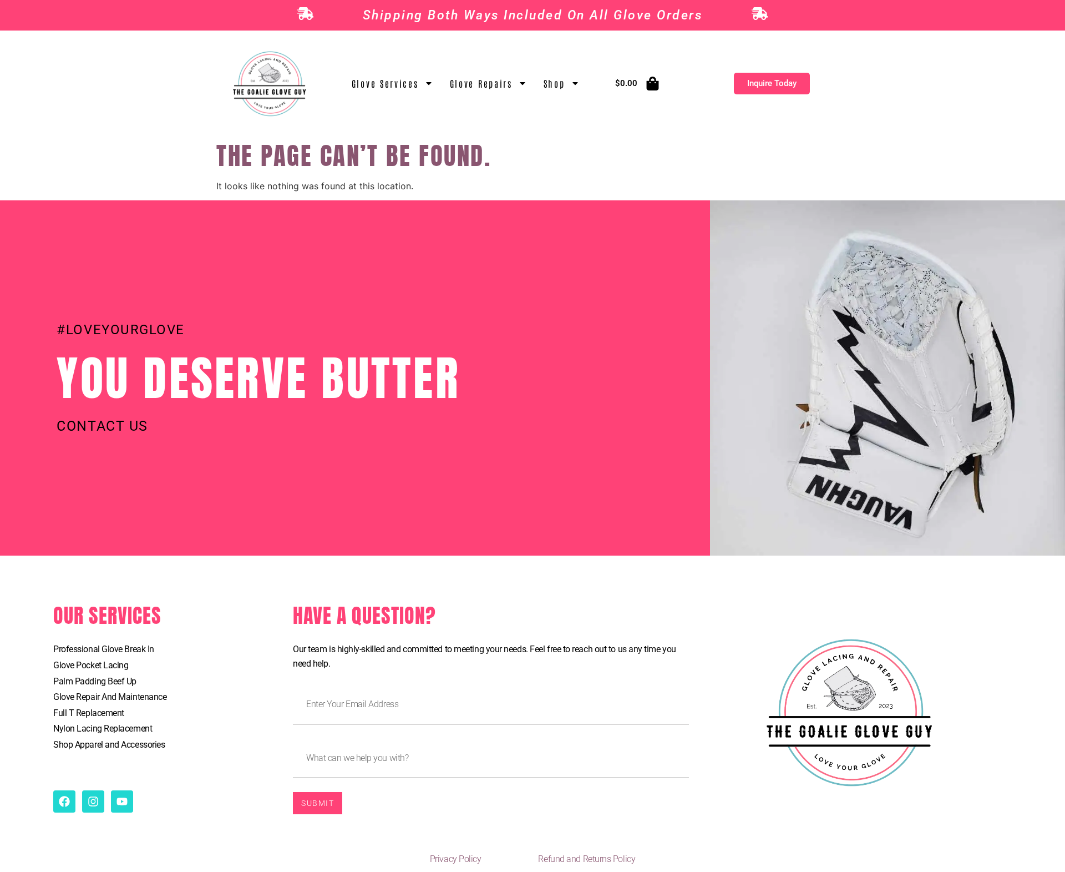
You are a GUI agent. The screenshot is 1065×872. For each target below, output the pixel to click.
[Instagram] (93, 801)
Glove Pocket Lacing (90, 665)
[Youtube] (122, 801)
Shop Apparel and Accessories (109, 744)
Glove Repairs (481, 83)
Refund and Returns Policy (586, 859)
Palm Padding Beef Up (94, 681)
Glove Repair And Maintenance (109, 697)
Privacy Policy (455, 859)
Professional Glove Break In (103, 649)
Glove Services (385, 83)
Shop (554, 83)
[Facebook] (64, 801)
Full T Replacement (88, 713)
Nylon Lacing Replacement (102, 728)
